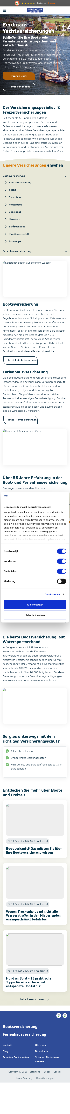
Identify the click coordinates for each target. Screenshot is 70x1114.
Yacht (12, 189)
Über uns (40, 1045)
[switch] (61, 561)
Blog (5, 1051)
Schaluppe (15, 241)
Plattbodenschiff (19, 234)
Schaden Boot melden (16, 1057)
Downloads (41, 1051)
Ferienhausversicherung (24, 1034)
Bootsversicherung (20, 182)
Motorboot (15, 204)
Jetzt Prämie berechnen (22, 360)
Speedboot (15, 197)
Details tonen (52, 594)
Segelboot (15, 212)
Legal (47, 1072)
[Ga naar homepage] (35, 10)
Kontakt (8, 1045)
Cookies (58, 1072)
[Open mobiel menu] (4, 10)
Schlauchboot (17, 226)
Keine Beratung (24, 1078)
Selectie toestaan (35, 615)
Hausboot (15, 219)
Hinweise (51, 3)
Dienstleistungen (45, 1078)
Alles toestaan (35, 604)
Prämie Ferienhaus (19, 86)
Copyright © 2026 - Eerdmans (24, 1072)
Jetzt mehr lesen (32, 999)
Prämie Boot (19, 76)
